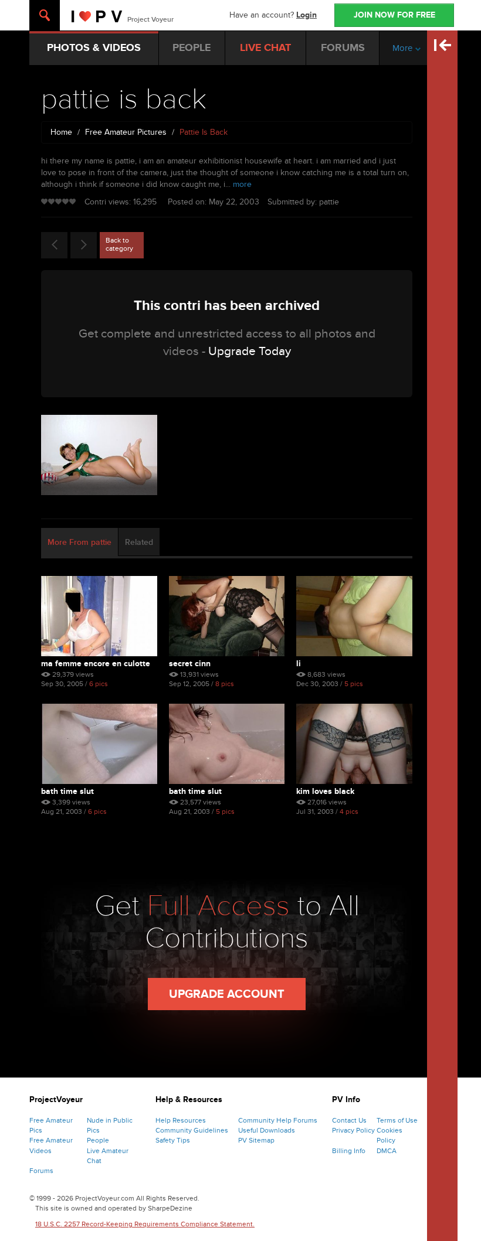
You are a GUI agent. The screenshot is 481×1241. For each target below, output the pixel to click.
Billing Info (348, 1151)
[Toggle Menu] (44, 15)
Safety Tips (172, 1140)
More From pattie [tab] (79, 542)
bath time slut (67, 791)
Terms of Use (397, 1120)
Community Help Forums (277, 1120)
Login (306, 15)
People (98, 1140)
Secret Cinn (190, 663)
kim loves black (325, 791)
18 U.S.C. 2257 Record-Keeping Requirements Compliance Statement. (145, 1224)
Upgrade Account (226, 994)
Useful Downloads (266, 1130)
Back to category (119, 244)
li (298, 663)
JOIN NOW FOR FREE (394, 15)
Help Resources (180, 1120)
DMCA (387, 1151)
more (242, 184)
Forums (41, 1171)
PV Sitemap (256, 1140)
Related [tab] (139, 542)
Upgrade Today (249, 351)
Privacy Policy (353, 1130)
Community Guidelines (191, 1130)
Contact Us (349, 1120)
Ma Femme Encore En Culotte (95, 663)
